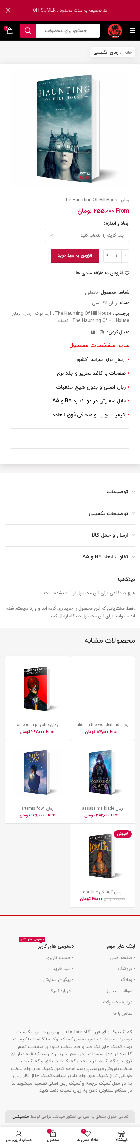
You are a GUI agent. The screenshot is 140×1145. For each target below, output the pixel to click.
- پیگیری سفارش (58, 979)
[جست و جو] (28, 31)
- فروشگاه (126, 968)
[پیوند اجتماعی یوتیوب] (93, 332)
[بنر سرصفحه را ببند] (8, 10)
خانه (127, 52)
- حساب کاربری (60, 957)
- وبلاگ (128, 979)
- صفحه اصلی (122, 957)
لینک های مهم (121, 946)
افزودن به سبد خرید (75, 255)
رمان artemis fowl (37, 809)
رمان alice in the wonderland (102, 725)
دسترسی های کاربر (47, 945)
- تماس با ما (124, 1013)
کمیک (63, 320)
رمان (27, 313)
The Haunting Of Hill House (83, 313)
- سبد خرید (63, 968)
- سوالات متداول (120, 990)
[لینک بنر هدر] (80, 10)
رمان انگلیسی (105, 52)
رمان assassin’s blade (102, 809)
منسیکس (20, 1116)
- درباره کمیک (61, 990)
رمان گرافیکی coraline (102, 892)
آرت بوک (43, 313)
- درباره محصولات (119, 1002)
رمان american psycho (37, 725)
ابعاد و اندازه (117, 223)
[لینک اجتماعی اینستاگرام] (101, 332)
